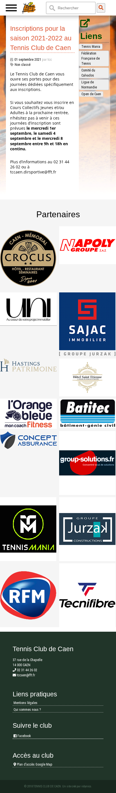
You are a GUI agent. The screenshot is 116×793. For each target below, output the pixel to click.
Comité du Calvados (88, 72)
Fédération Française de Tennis (90, 58)
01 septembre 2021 (27, 60)
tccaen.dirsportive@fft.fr (33, 172)
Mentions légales (25, 703)
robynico (86, 786)
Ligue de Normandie (89, 84)
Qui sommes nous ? (27, 710)
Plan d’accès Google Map (34, 764)
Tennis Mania (90, 47)
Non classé (22, 65)
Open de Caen (91, 94)
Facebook (24, 736)
